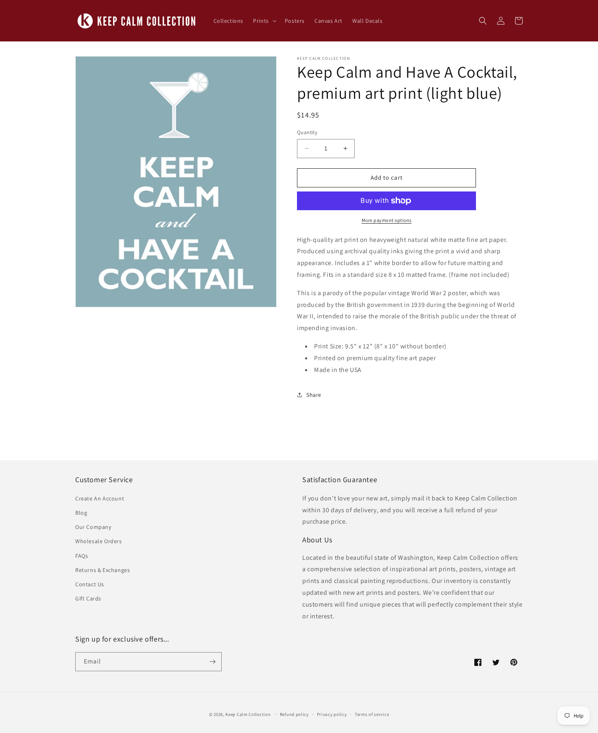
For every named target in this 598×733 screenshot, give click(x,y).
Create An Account (99, 498)
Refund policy (294, 714)
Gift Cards (88, 598)
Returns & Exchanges (102, 570)
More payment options (387, 220)
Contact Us (89, 584)
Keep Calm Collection (248, 714)
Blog (81, 512)
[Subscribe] (212, 661)
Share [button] (313, 394)
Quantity (307, 132)
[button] (264, 20)
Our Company (93, 527)
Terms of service (372, 714)
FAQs (81, 555)
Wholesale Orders (98, 541)
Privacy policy (332, 714)
